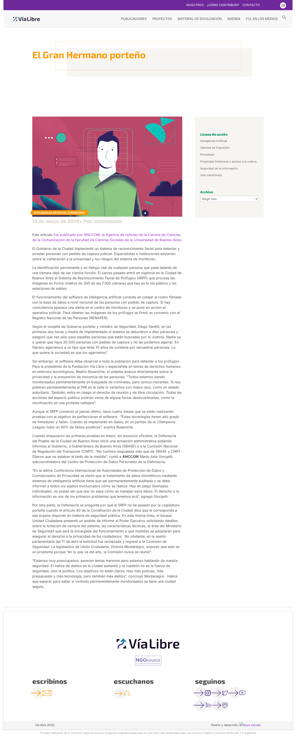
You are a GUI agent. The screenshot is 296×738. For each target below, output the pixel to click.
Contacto (251, 5)
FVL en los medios (262, 19)
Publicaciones (134, 19)
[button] (284, 17)
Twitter (265, 5)
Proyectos (162, 19)
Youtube (274, 5)
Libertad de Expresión (215, 147)
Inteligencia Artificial (50, 212)
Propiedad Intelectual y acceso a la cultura (228, 161)
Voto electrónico (211, 175)
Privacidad (77, 212)
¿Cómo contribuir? (223, 5)
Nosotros (195, 5)
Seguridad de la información (219, 168)
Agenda (233, 19)
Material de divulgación (200, 19)
